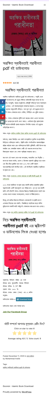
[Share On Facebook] (2, 101)
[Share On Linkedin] (2, 111)
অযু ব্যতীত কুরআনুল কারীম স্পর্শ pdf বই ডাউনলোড (27, 212)
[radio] (14, 333)
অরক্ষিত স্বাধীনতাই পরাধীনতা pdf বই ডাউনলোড (16, 367)
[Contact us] (2, 121)
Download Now (25, 299)
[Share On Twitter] (2, 106)
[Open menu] (44, 4)
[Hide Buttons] (1, 126)
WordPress (26, 392)
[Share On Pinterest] (2, 116)
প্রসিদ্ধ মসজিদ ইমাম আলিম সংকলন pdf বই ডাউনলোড (28, 133)
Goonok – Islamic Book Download (18, 5)
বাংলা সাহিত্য (30, 356)
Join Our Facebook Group (15, 312)
